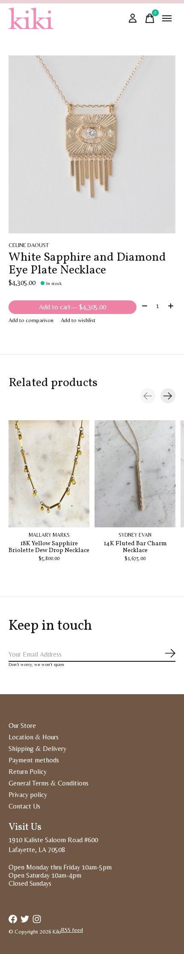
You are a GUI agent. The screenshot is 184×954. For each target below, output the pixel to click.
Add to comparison (31, 320)
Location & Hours (34, 737)
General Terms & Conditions (49, 783)
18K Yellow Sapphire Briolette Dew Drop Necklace (49, 547)
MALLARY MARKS (49, 535)
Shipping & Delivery (37, 749)
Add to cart (72, 307)
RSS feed (72, 930)
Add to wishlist (78, 320)
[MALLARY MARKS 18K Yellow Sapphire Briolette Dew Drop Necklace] (49, 473)
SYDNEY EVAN (135, 535)
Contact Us (24, 806)
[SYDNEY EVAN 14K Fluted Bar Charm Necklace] (135, 473)
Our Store (22, 725)
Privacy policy (28, 795)
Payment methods (34, 760)
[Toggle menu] (166, 18)
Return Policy (28, 772)
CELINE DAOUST (29, 245)
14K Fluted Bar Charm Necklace (135, 547)
